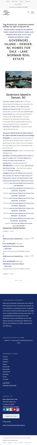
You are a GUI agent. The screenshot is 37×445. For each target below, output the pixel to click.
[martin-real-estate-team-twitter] (7, 410)
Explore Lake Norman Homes (10, 440)
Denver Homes (9, 30)
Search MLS (18, 4)
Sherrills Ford (6, 371)
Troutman (5, 379)
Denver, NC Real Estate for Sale (22, 178)
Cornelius (5, 359)
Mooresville (6, 369)
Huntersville (6, 366)
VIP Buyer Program (13, 170)
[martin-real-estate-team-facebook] (4, 410)
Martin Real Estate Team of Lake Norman (14, 305)
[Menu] (31, 12)
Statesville (5, 374)
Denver (5, 364)
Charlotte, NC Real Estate (11, 126)
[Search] (27, 12)
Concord (5, 356)
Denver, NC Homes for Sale (15, 175)
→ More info (7, 249)
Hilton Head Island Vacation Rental (14, 425)
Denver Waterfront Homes (19, 32)
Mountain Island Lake (9, 385)
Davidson (5, 361)
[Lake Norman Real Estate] (15, 12)
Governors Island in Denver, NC (13, 101)
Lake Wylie (6, 383)
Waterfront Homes (27, 180)
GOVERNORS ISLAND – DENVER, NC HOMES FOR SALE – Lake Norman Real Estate (18, 49)
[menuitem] (8, 1)
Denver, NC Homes (9, 106)
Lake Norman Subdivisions (11, 180)
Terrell (4, 377)
